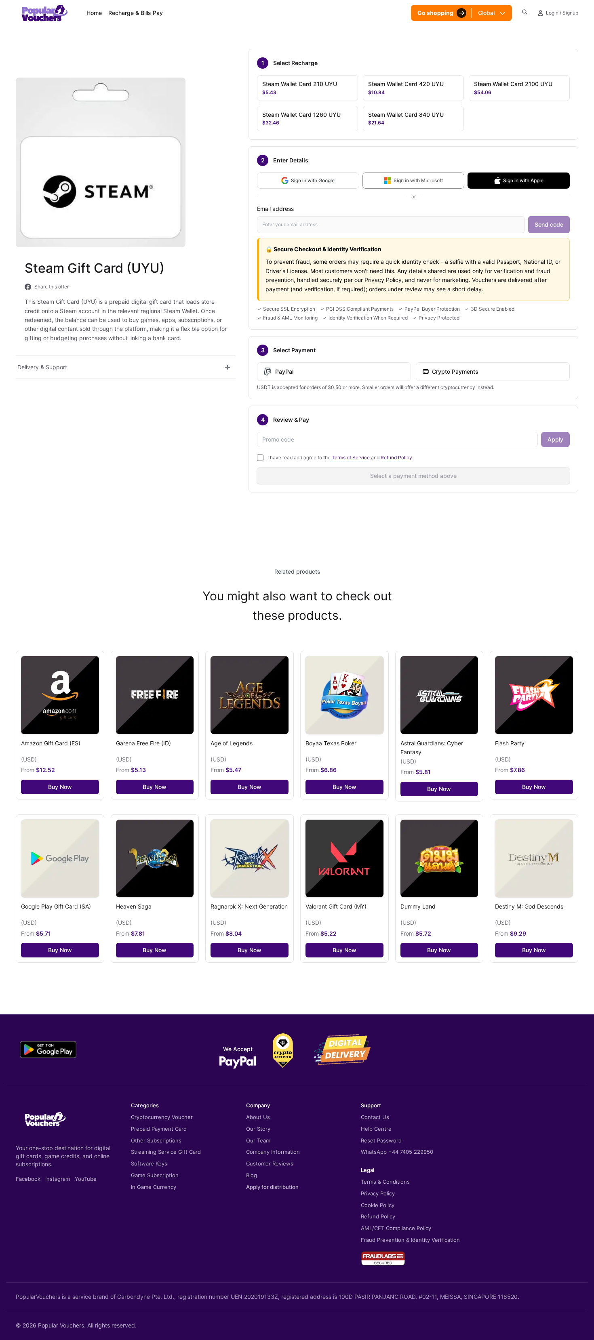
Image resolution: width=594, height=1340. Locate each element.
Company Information (273, 1152)
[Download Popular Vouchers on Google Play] (48, 1049)
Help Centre (376, 1128)
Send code (549, 224)
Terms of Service (351, 457)
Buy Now (60, 786)
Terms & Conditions (385, 1181)
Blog (251, 1175)
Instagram (57, 1179)
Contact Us (375, 1117)
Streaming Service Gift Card (166, 1152)
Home (94, 12)
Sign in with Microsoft (418, 180)
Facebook (28, 1179)
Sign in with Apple (523, 180)
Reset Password (381, 1140)
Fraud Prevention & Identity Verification (410, 1240)
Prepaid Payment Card (159, 1128)
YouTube (86, 1179)
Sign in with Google (313, 180)
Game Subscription (155, 1175)
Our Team (258, 1140)
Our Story (258, 1128)
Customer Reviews (269, 1163)
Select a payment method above (413, 475)
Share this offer (51, 287)
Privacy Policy (378, 1193)
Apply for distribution (272, 1187)
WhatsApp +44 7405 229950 (397, 1152)
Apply (555, 439)
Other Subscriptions (156, 1140)
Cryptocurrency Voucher (162, 1117)
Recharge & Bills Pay (135, 12)
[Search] (525, 12)
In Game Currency (153, 1187)
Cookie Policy (377, 1205)
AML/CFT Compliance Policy (396, 1228)
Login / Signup (562, 13)
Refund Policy (396, 457)
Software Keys (149, 1163)
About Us (258, 1117)
